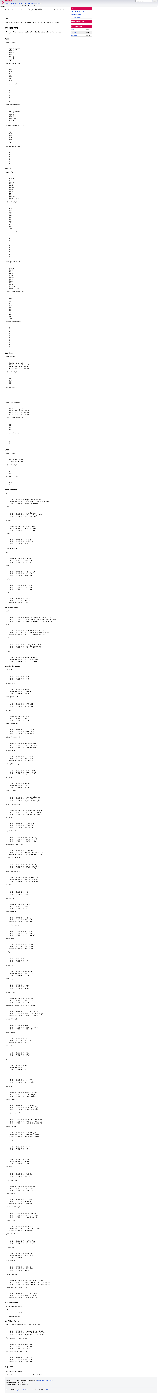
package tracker (76, 14)
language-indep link (77, 11)
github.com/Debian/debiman (24, 1390)
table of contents (77, 22)
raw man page (76, 17)
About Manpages (16, 3)
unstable (74, 35)
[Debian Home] (2, 3)
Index (7, 3)
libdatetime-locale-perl (16, 6)
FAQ (25, 3)
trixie (72, 29)
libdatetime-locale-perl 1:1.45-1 (45, 1380)
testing (8, 6)
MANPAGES (8, 0)
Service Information (34, 3)
